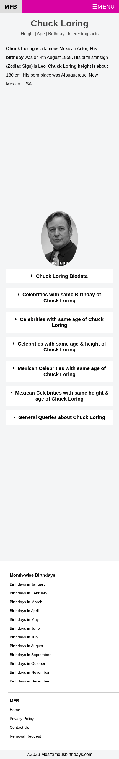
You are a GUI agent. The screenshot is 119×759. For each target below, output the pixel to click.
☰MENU (103, 6)
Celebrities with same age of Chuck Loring (62, 322)
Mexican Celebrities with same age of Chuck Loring (62, 371)
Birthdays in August (26, 646)
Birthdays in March (26, 602)
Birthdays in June (25, 628)
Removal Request (25, 736)
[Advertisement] (59, 152)
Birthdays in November (30, 672)
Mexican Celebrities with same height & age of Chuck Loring (61, 396)
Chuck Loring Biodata (62, 276)
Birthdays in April (24, 610)
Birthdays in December (30, 681)
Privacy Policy (22, 718)
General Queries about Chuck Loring (61, 417)
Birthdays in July (24, 637)
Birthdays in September (30, 654)
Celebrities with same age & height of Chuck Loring (62, 347)
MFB (10, 6)
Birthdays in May (24, 619)
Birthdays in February (28, 593)
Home (15, 710)
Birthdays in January (27, 584)
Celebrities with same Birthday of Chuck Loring (61, 297)
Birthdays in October (27, 663)
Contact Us (19, 727)
